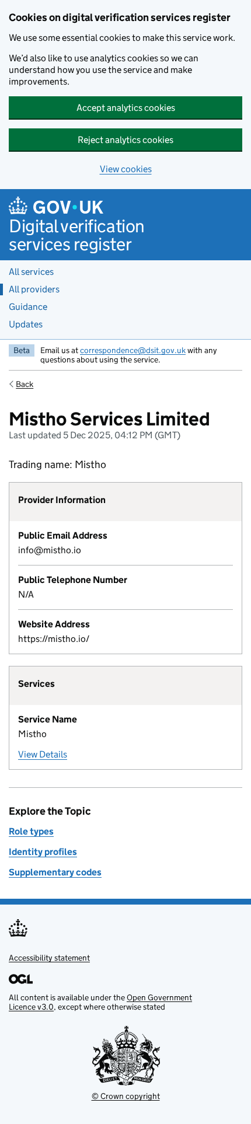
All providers (34, 289)
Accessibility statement (49, 957)
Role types (31, 831)
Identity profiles (43, 851)
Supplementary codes (55, 872)
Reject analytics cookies (125, 139)
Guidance (28, 306)
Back (24, 384)
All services (31, 271)
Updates (26, 324)
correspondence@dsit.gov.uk (133, 350)
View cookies (126, 168)
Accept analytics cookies (125, 107)
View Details (42, 754)
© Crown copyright (126, 1096)
